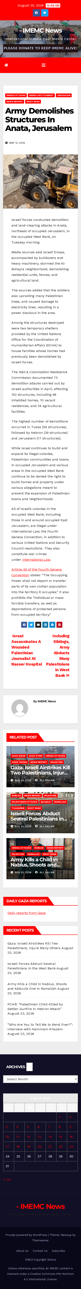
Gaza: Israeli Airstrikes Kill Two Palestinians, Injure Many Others (40, 772)
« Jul (7, 1179)
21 (50, 1146)
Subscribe (58, 1250)
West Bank (33, 101)
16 (71, 1137)
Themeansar (40, 1240)
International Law (36, 560)
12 (28, 1137)
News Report (14, 101)
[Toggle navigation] (43, 65)
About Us (22, 1250)
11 (17, 1137)
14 (50, 1137)
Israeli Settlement (41, 95)
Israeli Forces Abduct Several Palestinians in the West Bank (37, 818)
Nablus (16, 795)
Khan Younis (19, 762)
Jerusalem (63, 95)
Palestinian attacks (24, 802)
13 (39, 1137)
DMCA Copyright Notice (40, 1259)
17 (7, 1146)
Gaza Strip (35, 756)
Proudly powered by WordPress (26, 1235)
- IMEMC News (40, 30)
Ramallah (60, 802)
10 (7, 1137)
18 (18, 1146)
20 (40, 1146)
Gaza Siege (18, 756)
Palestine (56, 762)
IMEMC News (47, 701)
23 (71, 1146)
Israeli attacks (16, 95)
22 (61, 1146)
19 (28, 1146)
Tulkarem (18, 808)
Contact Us (40, 1250)
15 (60, 1137)
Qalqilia (46, 802)
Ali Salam (47, 780)
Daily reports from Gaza (26, 913)
